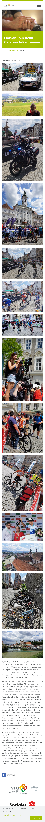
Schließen (35, 818)
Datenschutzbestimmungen (12, 815)
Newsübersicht (12, 50)
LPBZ (3, 50)
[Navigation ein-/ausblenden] (39, 5)
